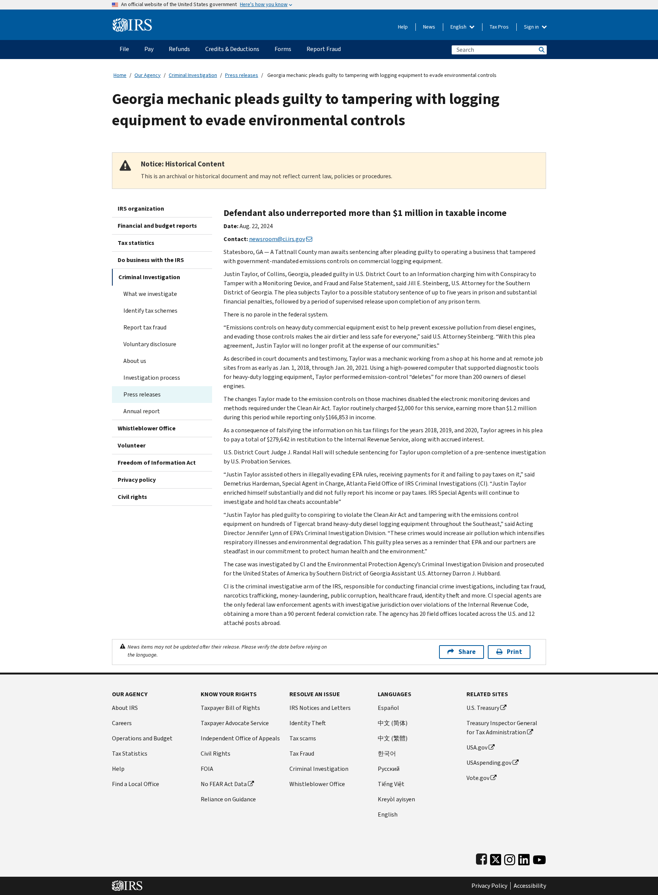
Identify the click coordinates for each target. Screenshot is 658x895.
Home (119, 75)
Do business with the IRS (151, 260)
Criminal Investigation (193, 75)
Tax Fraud (301, 754)
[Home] (132, 22)
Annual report (141, 411)
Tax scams (302, 738)
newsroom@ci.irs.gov (277, 239)
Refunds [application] (179, 49)
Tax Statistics (129, 754)
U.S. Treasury (482, 708)
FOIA (207, 769)
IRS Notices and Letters (320, 708)
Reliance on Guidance (228, 799)
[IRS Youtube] (539, 857)
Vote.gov (477, 778)
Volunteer (131, 445)
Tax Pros (499, 26)
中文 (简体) (392, 723)
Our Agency (147, 75)
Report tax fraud (144, 327)
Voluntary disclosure (149, 344)
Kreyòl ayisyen (396, 799)
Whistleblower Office (147, 428)
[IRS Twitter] (495, 857)
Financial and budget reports (157, 226)
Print (514, 651)
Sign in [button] (532, 26)
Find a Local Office (135, 784)
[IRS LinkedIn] (524, 857)
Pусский (388, 769)
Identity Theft (307, 723)
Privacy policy (137, 480)
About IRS (125, 708)
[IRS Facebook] (481, 857)
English (459, 26)
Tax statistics (136, 243)
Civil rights (132, 497)
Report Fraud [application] (324, 49)
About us (134, 361)
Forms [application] (283, 49)
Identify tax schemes (150, 311)
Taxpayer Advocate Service (235, 723)
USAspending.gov (488, 763)
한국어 (387, 754)
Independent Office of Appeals (240, 738)
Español (388, 708)
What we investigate (150, 294)
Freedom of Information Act (157, 463)
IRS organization (141, 209)
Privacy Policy (489, 886)
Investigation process (151, 378)
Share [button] (467, 651)
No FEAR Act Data (224, 784)
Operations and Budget (142, 738)
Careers (122, 723)
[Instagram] (509, 857)
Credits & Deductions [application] (232, 49)
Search (541, 49)
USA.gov (476, 747)
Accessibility (530, 886)
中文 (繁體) (392, 738)
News (429, 26)
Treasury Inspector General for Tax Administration (501, 727)
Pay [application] (148, 49)
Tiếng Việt (391, 784)
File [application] (124, 49)
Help (403, 26)
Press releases (241, 75)
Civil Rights (215, 754)
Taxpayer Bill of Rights (230, 708)
